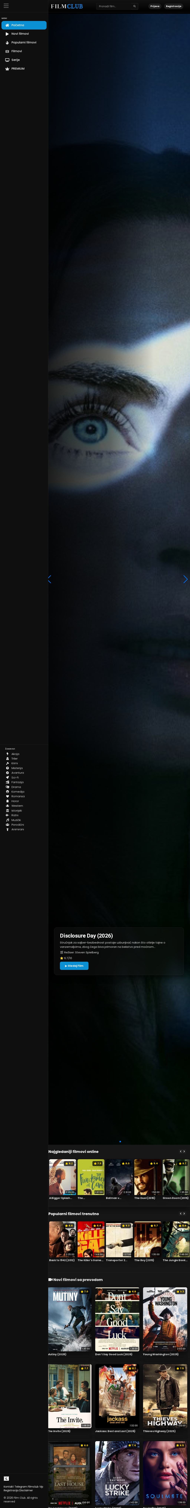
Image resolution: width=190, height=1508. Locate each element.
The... (81, 1198)
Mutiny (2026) (56, 1354)
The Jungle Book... (175, 1260)
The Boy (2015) (144, 1260)
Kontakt (9, 1487)
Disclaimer (26, 1490)
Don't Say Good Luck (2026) (113, 1354)
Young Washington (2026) (161, 1354)
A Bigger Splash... (60, 1198)
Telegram (20, 1487)
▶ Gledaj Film (74, 966)
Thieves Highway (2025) (159, 1431)
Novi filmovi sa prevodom (78, 1279)
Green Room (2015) (176, 1198)
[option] (62, 1181)
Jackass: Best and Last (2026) (115, 1431)
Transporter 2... (116, 1260)
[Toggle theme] (6, 1478)
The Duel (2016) (144, 1198)
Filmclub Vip (35, 1487)
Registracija (11, 1490)
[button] (111, 1141)
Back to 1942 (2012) (62, 1260)
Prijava (154, 6)
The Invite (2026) (59, 1431)
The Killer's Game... (90, 1260)
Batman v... (113, 1198)
